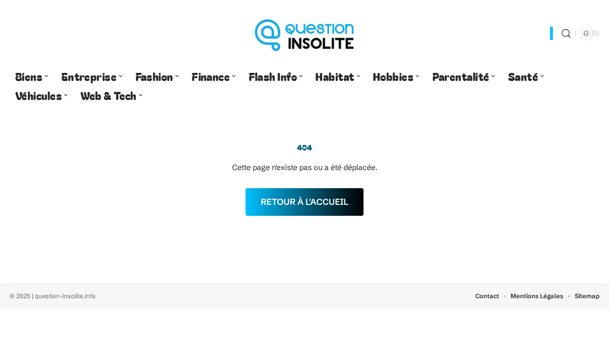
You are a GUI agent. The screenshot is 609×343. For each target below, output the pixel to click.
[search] (566, 33)
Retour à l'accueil (304, 201)
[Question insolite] (304, 33)
